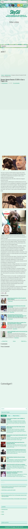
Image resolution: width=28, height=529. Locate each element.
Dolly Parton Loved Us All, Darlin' (9, 490)
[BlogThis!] (3, 293)
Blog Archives (16, 415)
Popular (3, 415)
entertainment (8, 75)
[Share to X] (4, 293)
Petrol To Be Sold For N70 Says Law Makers (15, 464)
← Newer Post (4, 341)
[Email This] (1, 293)
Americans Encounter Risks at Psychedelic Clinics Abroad (14, 498)
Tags (9, 415)
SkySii (15, 11)
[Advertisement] (14, 33)
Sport (3, 514)
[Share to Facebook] (5, 293)
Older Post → (24, 341)
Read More (10, 301)
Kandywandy (5, 83)
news (3, 511)
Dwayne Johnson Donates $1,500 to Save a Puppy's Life (13, 80)
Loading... (3, 482)
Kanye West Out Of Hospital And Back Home (16, 449)
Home (2, 75)
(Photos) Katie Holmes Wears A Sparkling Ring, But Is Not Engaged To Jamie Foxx (16, 323)
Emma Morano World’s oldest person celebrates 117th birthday (14, 472)
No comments (16, 83)
